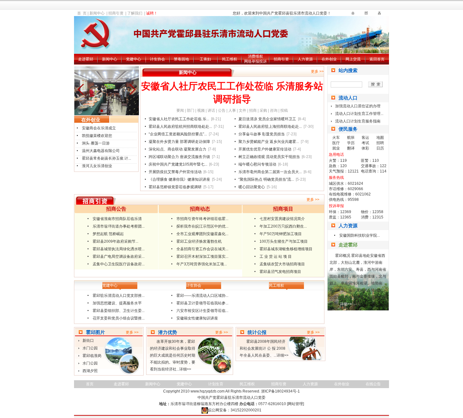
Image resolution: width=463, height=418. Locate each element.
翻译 (351, 148)
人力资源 (305, 59)
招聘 (380, 143)
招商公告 (116, 209)
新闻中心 (97, 13)
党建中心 (133, 59)
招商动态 (200, 209)
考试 (365, 143)
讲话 (211, 110)
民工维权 (229, 59)
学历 (351, 143)
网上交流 (353, 59)
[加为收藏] (366, 15)
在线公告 (373, 384)
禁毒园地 (181, 59)
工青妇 (205, 59)
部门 (190, 110)
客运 (365, 137)
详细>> (185, 369)
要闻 (180, 110)
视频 (201, 110)
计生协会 (157, 59)
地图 (380, 137)
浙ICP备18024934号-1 (280, 391)
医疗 (336, 143)
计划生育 (215, 384)
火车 (336, 137)
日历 (380, 148)
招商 (253, 110)
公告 (222, 110)
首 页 (82, 13)
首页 (90, 384)
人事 (232, 110)
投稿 (284, 110)
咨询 (273, 110)
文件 (242, 110)
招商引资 (115, 13)
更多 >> (317, 71)
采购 (263, 110)
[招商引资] (379, 15)
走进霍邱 (85, 59)
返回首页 (377, 59)
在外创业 (329, 59)
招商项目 (283, 209)
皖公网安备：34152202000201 (234, 410)
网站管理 (295, 404)
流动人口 (348, 97)
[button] (131, 89)
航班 (351, 137)
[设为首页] (353, 15)
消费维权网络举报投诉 (255, 59)
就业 (336, 148)
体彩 (365, 148)
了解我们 (134, 13)
